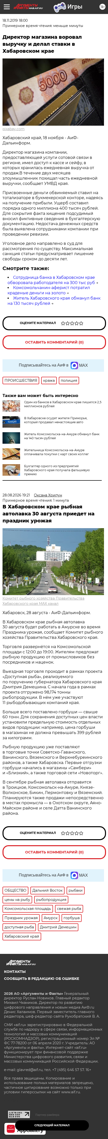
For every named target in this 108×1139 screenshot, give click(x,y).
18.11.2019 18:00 (15, 20)
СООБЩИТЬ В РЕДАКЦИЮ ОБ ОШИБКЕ (41, 978)
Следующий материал (52, 1125)
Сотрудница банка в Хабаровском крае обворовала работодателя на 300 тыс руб (51, 280)
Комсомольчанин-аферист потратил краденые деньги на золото (49, 290)
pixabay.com (14, 129)
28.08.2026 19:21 (16, 495)
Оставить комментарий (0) (54, 342)
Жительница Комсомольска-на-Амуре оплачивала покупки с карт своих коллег (56, 452)
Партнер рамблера (47, 1114)
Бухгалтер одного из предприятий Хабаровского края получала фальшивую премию (57, 470)
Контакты (15, 971)
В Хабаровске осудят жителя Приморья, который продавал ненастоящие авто (55, 420)
